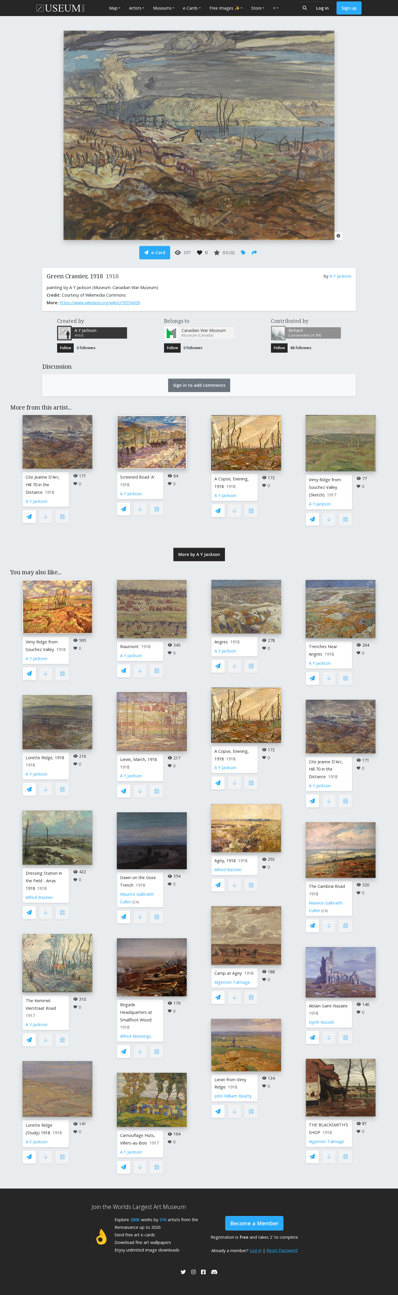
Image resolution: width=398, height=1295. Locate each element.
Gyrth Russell (321, 1022)
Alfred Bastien (39, 897)
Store (256, 8)
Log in (322, 8)
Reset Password (281, 1250)
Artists (135, 8)
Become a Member (254, 1223)
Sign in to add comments (199, 385)
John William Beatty (233, 1096)
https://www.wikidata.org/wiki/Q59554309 (100, 302)
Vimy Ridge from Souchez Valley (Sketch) (325, 487)
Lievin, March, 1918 (138, 759)
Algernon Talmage (232, 982)
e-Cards (190, 8)
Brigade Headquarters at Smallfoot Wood (136, 1012)
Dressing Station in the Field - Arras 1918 (44, 880)
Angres (221, 642)
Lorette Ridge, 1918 (45, 757)
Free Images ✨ (224, 8)
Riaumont (129, 646)
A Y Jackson (340, 276)
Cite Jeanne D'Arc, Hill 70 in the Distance (43, 484)
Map (113, 8)
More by (199, 554)
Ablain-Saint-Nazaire (328, 1006)
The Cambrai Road (327, 886)
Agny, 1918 (225, 860)
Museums (162, 8)
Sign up (349, 8)
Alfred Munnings (135, 1036)
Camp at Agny (228, 973)
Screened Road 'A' (137, 477)
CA (135, 902)
